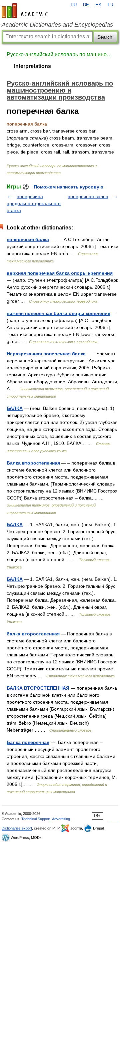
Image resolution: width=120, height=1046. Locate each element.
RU (74, 5)
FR (110, 5)
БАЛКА (15, 408)
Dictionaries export (17, 828)
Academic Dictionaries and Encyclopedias (57, 24)
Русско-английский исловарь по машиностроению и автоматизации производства (60, 54)
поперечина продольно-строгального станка (34, 203)
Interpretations (32, 66)
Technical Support (35, 819)
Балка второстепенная (33, 463)
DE (86, 5)
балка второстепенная (33, 633)
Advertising (61, 819)
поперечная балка (28, 239)
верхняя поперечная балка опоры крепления (60, 273)
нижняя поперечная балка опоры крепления (58, 313)
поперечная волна (88, 196)
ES (98, 5)
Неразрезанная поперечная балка (46, 353)
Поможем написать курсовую (68, 186)
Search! (105, 37)
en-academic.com (26, 10)
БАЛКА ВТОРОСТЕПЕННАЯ (38, 688)
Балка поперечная (28, 742)
